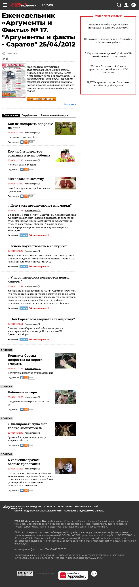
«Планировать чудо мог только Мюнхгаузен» (27, 426)
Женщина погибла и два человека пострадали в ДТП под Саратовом (108, 26)
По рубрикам (29, 115)
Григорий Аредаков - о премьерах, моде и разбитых (28, 439)
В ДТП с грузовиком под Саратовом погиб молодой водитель (108, 84)
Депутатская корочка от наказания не (30, 372)
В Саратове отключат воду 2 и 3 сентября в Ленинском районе (108, 40)
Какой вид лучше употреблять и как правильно (29, 189)
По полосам (11, 115)
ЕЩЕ (31, 142)
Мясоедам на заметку (26, 178)
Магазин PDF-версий (86, 507)
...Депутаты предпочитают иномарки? (40, 205)
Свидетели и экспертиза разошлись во (29, 403)
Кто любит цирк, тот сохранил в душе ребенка (29, 153)
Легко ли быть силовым (22, 164)
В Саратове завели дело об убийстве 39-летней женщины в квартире (108, 55)
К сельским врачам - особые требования (24, 462)
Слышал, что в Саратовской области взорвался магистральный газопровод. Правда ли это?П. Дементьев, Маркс (35, 331)
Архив (23, 235)
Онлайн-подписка (42, 99)
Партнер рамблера (45, 573)
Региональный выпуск (54, 115)
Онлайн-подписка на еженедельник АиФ (38, 511)
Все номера (70, 104)
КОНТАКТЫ (49, 507)
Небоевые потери (22, 392)
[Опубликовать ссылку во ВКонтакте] (22, 142)
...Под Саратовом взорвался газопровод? (41, 319)
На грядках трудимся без (22, 136)
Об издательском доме (27, 507)
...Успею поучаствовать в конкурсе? (37, 246)
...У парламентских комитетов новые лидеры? (39, 279)
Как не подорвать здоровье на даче (30, 126)
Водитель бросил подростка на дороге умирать (25, 359)
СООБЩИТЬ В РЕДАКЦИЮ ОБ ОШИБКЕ (84, 511)
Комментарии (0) (33, 133)
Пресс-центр (65, 507)
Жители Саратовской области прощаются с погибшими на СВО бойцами (108, 69)
